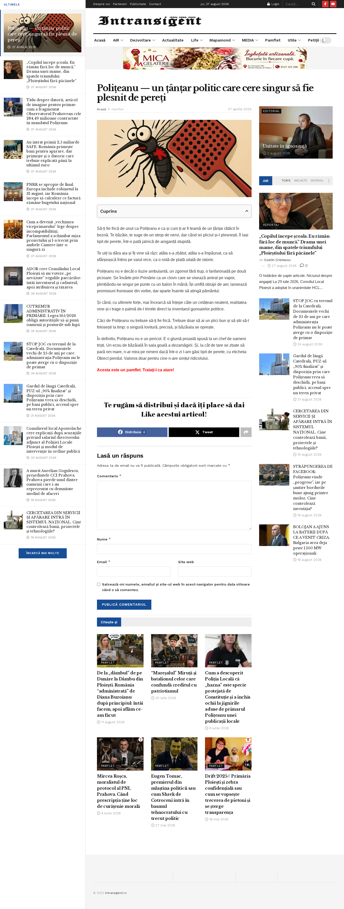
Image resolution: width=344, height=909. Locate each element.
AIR (116, 40)
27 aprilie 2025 (240, 109)
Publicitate (138, 4)
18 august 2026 (309, 515)
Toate (286, 180)
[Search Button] (312, 4)
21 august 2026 (309, 399)
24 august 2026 (309, 344)
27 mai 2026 (164, 825)
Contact (155, 4)
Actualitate (173, 40)
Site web (186, 562)
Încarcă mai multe (42, 553)
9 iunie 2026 (218, 728)
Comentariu (109, 476)
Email (104, 561)
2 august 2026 (278, 153)
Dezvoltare (140, 40)
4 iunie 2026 (110, 813)
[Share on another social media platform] (246, 432)
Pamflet (273, 40)
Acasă (100, 40)
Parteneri (120, 4)
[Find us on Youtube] (333, 4)
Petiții (313, 40)
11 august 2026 (112, 722)
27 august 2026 (284, 266)
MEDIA (248, 40)
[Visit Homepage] (150, 20)
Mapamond (220, 40)
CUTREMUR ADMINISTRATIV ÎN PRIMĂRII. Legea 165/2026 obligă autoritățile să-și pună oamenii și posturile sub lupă (53, 315)
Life (194, 40)
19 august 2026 (309, 454)
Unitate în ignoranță (284, 146)
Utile (292, 40)
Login (274, 4)
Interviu (317, 180)
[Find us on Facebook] (325, 4)
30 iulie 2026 (165, 698)
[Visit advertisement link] (215, 58)
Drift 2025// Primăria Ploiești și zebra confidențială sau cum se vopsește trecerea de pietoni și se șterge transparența (227, 794)
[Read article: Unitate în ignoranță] (296, 132)
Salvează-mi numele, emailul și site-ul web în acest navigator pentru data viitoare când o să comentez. (176, 587)
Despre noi (101, 4)
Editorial (271, 111)
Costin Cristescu (277, 260)
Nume (104, 539)
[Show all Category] (329, 180)
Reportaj (271, 225)
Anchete (300, 180)
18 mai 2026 (218, 819)
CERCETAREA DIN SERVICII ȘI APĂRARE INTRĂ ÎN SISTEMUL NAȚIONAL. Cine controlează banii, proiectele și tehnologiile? (53, 522)
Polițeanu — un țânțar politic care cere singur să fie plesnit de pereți (42, 34)
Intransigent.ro (116, 893)
